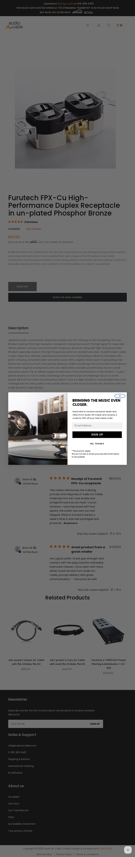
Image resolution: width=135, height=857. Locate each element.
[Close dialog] (120, 396)
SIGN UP (97, 434)
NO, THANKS (97, 444)
